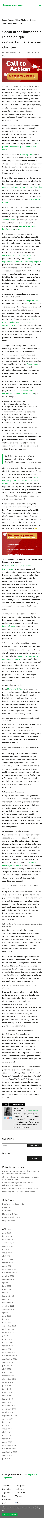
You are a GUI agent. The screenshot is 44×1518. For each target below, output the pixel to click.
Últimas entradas (18, 1104)
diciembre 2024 (9, 1239)
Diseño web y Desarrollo (13, 1204)
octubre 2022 (8, 1306)
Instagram (20, 1485)
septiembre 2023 (9, 1279)
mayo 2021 (7, 1339)
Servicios (6, 1489)
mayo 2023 (7, 1289)
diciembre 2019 (9, 1379)
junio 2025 (7, 1236)
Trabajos (6, 1485)
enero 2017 (7, 1442)
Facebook (20, 1492)
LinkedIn (19, 1489)
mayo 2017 (7, 1429)
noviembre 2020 (9, 1356)
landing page (8, 229)
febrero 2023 (8, 1296)
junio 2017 (6, 1425)
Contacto (6, 1499)
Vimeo (18, 1496)
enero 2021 (7, 1349)
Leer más (13, 1514)
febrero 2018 (7, 1399)
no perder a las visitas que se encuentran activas (20, 146)
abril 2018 (6, 1396)
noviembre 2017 (9, 1409)
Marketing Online (27, 154)
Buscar (34, 1159)
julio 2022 (6, 1316)
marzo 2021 (7, 1342)
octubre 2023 (8, 1276)
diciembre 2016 (9, 1445)
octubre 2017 (8, 1412)
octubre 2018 (8, 1382)
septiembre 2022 (9, 1309)
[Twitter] (5, 1118)
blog (18, 229)
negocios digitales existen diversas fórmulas (22, 187)
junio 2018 (6, 1389)
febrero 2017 (7, 1439)
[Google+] (8, 1118)
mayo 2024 (7, 1253)
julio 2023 (6, 1286)
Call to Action (9, 220)
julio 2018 (6, 1386)
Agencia (6, 1492)
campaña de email (27, 226)
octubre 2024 (8, 1243)
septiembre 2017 (9, 1415)
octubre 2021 (8, 1332)
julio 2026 (6, 1233)
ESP (4, 1503)
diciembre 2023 (9, 1269)
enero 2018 (7, 1402)
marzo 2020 (7, 1372)
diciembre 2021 (9, 1326)
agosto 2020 (7, 1362)
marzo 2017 (7, 1435)
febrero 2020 (8, 1376)
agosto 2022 (7, 1312)
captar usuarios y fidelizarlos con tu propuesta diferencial (20, 480)
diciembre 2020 (9, 1352)
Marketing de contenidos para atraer (18, 1192)
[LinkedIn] (10, 1118)
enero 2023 (7, 1299)
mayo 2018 (7, 1392)
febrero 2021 (7, 1346)
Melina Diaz (11, 52)
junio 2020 (7, 1366)
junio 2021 (6, 1336)
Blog (4, 1496)
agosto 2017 (7, 1419)
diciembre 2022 (9, 1303)
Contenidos (7, 1211)
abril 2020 (6, 1369)
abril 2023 (6, 1293)
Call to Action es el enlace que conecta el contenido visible (20, 322)
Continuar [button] (5, 1514)
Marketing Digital (28, 20)
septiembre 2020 (9, 1359)
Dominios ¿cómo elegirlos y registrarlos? (20, 1188)
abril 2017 (6, 1432)
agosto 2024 (7, 1246)
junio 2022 (7, 1319)
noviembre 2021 (9, 1329)
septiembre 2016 (9, 1452)
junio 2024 (7, 1249)
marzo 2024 (7, 1259)
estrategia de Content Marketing (16, 255)
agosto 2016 (7, 1455)
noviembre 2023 (9, 1273)
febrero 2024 (8, 1263)
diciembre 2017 (9, 1405)
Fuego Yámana (8, 20)
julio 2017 (6, 1422)
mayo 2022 (7, 1322)
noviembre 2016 (9, 1449)
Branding (6, 1207)
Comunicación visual (11, 1217)
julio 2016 (6, 1459)
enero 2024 (7, 1266)
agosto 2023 (7, 1283)
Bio (6, 1104)
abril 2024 (6, 1256)
